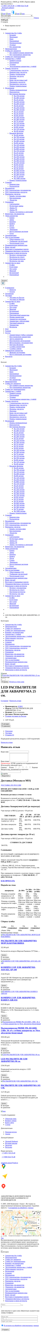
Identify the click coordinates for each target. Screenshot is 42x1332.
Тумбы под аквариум (13, 628)
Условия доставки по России (15, 716)
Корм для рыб (10, 664)
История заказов (11, 1143)
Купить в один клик (16, 682)
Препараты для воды (12, 650)
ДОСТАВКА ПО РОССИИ (11, 785)
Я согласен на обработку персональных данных (21, 1325)
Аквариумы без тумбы (13, 624)
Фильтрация (9, 640)
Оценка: (4, 767)
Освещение (9, 652)
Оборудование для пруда (14, 638)
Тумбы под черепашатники (15, 630)
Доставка (8, 733)
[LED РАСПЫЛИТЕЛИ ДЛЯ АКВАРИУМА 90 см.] (20, 1055)
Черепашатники (11, 626)
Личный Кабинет (11, 1141)
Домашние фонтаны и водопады (17, 668)
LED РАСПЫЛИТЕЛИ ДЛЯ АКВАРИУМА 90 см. (14, 1060)
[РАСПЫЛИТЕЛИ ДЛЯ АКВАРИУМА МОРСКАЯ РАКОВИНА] (21, 937)
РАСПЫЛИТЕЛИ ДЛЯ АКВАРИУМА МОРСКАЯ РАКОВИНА (19, 942)
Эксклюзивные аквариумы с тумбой (18, 636)
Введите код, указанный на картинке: (15, 769)
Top (2, 1238)
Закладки (8, 1145)
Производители (11, 1132)
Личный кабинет (7, 8)
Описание (9, 731)
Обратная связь (10, 1119)
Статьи (7, 1124)
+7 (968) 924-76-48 (8, 1157)
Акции (7, 1134)
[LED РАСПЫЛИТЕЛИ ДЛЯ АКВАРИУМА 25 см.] (20, 675)
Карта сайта (9, 1123)
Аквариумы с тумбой (13, 634)
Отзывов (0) (9, 735)
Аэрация (8, 642)
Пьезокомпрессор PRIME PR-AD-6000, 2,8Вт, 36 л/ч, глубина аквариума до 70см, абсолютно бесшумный (20, 1030)
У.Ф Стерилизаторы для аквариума (18, 646)
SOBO (20, 706)
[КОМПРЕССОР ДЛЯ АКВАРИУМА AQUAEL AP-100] (21, 963)
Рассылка (8, 1147)
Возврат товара (10, 1121)
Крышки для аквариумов (14, 632)
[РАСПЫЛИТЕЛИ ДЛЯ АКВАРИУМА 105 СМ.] (19, 1081)
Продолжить (6, 776)
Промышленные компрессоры (16, 662)
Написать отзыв (15, 701)
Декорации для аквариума (14, 656)
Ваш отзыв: (5, 761)
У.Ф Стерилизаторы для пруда (16, 648)
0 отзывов (4, 701)
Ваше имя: (5, 752)
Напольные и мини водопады (16, 670)
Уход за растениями (12, 660)
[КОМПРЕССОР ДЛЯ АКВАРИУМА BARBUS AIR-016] (21, 993)
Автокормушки (10, 658)
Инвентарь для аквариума (14, 654)
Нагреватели (10, 644)
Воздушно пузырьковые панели (17, 666)
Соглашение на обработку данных (20, 1208)
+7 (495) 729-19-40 (8, 1153)
